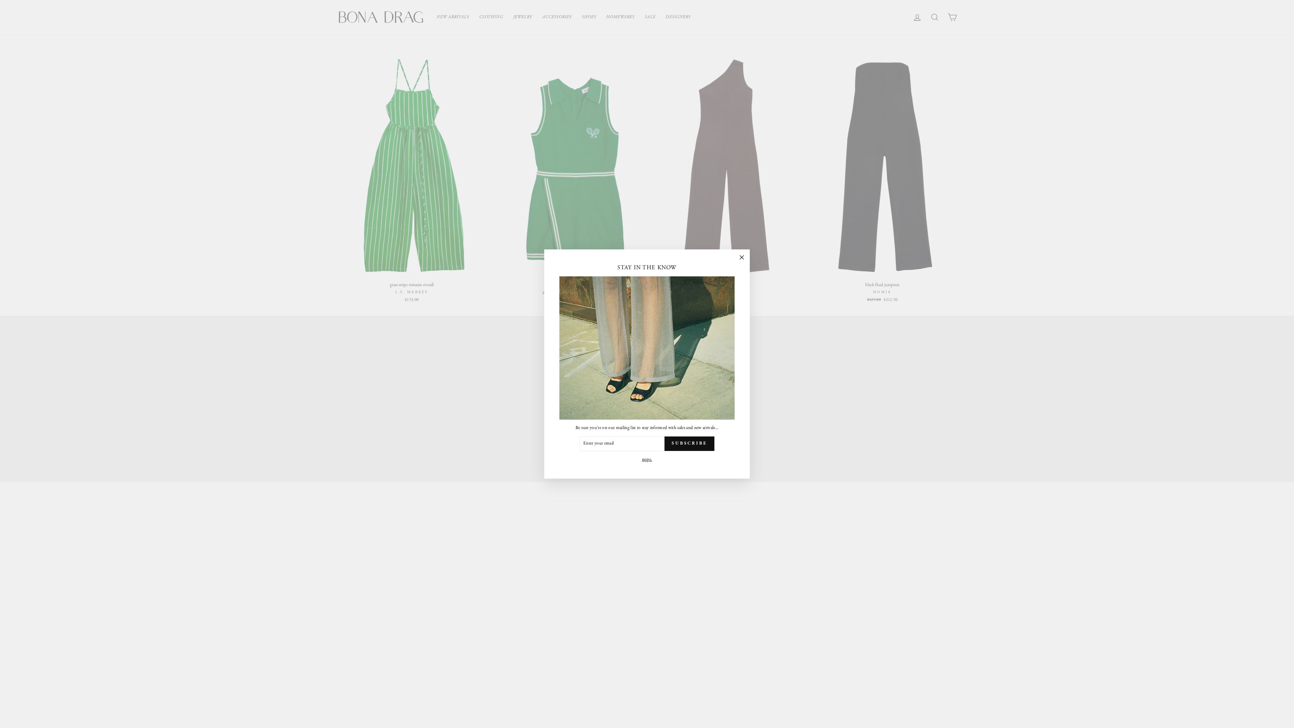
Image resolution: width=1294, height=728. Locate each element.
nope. (647, 459)
